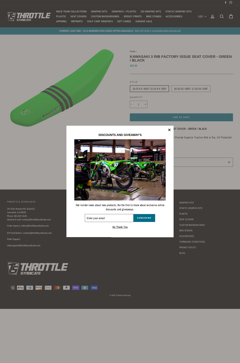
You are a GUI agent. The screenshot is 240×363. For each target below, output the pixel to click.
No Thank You (120, 227)
